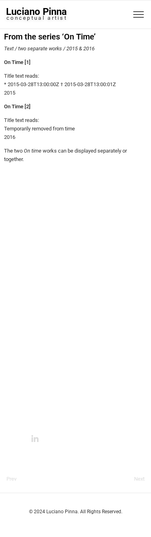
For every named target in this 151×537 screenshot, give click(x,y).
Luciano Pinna (36, 12)
